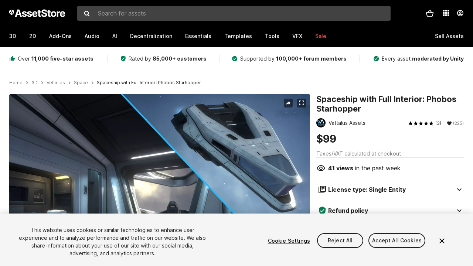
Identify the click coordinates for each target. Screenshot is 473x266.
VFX (297, 36)
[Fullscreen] (301, 103)
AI (114, 36)
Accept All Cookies (397, 241)
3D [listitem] (34, 82)
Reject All (340, 241)
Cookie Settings (289, 241)
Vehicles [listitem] (56, 82)
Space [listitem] (81, 82)
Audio (92, 36)
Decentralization (151, 36)
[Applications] (446, 12)
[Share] (288, 103)
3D (12, 36)
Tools (272, 36)
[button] (429, 13)
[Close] (442, 241)
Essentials (198, 36)
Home (16, 82)
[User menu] (460, 13)
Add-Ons (60, 36)
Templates (238, 36)
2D (32, 36)
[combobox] (234, 13)
